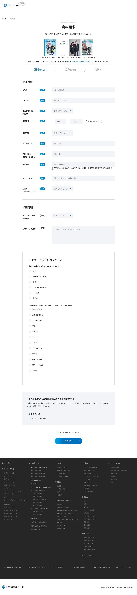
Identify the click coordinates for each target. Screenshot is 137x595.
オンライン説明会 (62, 517)
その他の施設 (35, 518)
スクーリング (37, 320)
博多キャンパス (37, 514)
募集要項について (89, 470)
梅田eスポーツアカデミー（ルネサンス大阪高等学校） (39, 526)
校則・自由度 (37, 359)
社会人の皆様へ (57, 567)
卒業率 (34, 343)
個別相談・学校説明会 (63, 508)
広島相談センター (36, 530)
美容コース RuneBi (9, 485)
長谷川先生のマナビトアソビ (92, 550)
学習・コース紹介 (8, 469)
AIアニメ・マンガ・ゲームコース (13, 491)
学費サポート (88, 482)
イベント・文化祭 (89, 510)
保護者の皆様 (61, 473)
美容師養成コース (9, 504)
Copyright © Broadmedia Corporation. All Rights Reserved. (117, 587)
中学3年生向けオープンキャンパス (67, 511)
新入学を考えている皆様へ (13, 567)
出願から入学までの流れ (91, 467)
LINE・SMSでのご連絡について (119, 470)
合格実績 (86, 522)
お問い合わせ (114, 473)
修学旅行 (86, 513)
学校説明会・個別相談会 (81, 61)
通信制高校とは (88, 541)
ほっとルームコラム (89, 544)
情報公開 (60, 495)
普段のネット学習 (9, 473)
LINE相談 (60, 523)
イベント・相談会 (39, 287)
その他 (35, 298)
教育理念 (60, 486)
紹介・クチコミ (37, 365)
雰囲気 (34, 354)
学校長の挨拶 (61, 489)
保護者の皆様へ (79, 567)
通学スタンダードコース (11, 479)
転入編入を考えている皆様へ (35, 567)
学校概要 (58, 482)
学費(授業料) (87, 473)
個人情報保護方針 (115, 467)
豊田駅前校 (34, 483)
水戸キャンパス (37, 493)
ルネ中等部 (113, 479)
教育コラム (85, 533)
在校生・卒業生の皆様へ (124, 567)
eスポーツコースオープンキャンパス (67, 520)
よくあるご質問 (87, 555)
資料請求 (60, 505)
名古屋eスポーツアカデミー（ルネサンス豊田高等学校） (39, 521)
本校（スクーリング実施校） (39, 467)
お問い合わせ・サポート (63, 500)
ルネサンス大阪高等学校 (38, 476)
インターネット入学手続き (91, 476)
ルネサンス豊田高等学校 (38, 473)
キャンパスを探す (35, 463)
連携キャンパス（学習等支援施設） (41, 487)
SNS (34, 282)
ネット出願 (87, 479)
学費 (33, 326)
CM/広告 (36, 293)
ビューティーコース (10, 507)
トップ (4, 19)
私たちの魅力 (6, 463)
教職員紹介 (87, 528)
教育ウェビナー (61, 529)
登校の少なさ (37, 309)
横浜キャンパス (37, 502)
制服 (85, 504)
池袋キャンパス (37, 496)
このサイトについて (115, 463)
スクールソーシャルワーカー (92, 519)
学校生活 (85, 497)
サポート (35, 337)
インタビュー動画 (62, 476)
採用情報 (113, 476)
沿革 (58, 492)
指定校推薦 (87, 525)
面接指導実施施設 (36, 480)
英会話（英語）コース (10, 513)
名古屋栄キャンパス (39, 511)
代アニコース (8, 497)
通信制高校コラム (89, 538)
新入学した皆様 (61, 467)
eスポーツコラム (89, 547)
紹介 (34, 271)
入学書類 (86, 488)
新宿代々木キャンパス (39, 499)
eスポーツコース (9, 482)
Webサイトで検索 (40, 277)
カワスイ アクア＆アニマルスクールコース (16, 500)
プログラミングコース (10, 494)
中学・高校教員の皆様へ (101, 567)
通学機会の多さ (37, 315)
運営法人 (113, 482)
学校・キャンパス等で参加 (65, 514)
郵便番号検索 (92, 121)
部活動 (86, 507)
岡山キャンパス (37, 505)
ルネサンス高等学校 (36, 470)
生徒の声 (58, 463)
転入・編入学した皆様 (63, 470)
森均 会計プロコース (10, 516)
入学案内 (85, 463)
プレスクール (61, 526)
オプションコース (38, 348)
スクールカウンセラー (90, 516)
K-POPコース (8, 488)
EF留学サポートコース (10, 510)
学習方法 (35, 331)
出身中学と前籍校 (89, 491)
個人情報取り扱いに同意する (70, 432)
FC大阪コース (8, 519)
